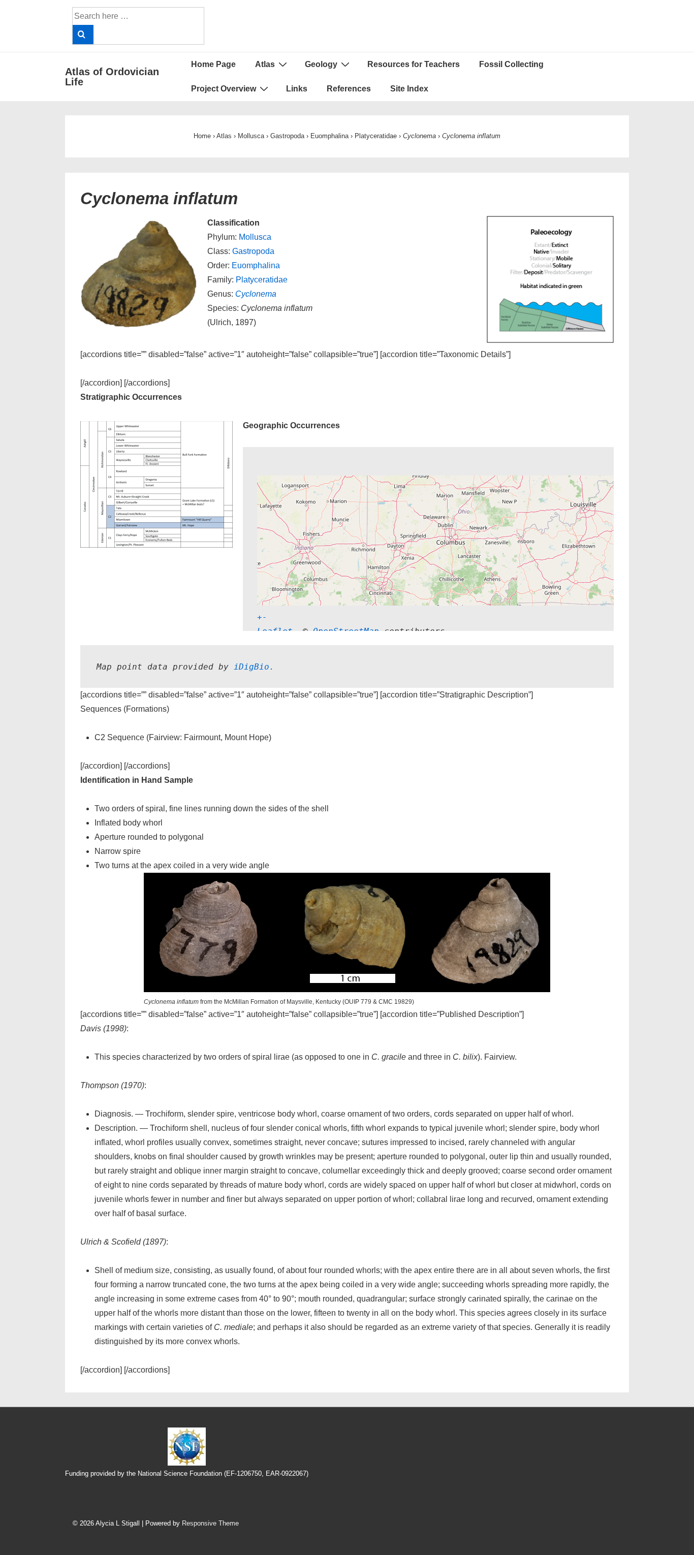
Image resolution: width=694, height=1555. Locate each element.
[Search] (83, 34)
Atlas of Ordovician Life (112, 76)
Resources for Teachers (413, 64)
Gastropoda (253, 251)
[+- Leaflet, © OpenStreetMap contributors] (403, 538)
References (349, 88)
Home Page (213, 64)
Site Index (409, 88)
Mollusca (255, 237)
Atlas (265, 64)
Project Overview (223, 88)
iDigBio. (254, 666)
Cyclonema (255, 294)
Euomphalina (256, 265)
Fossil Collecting (511, 64)
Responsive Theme (210, 1523)
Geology (321, 64)
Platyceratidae (262, 279)
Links (296, 88)
